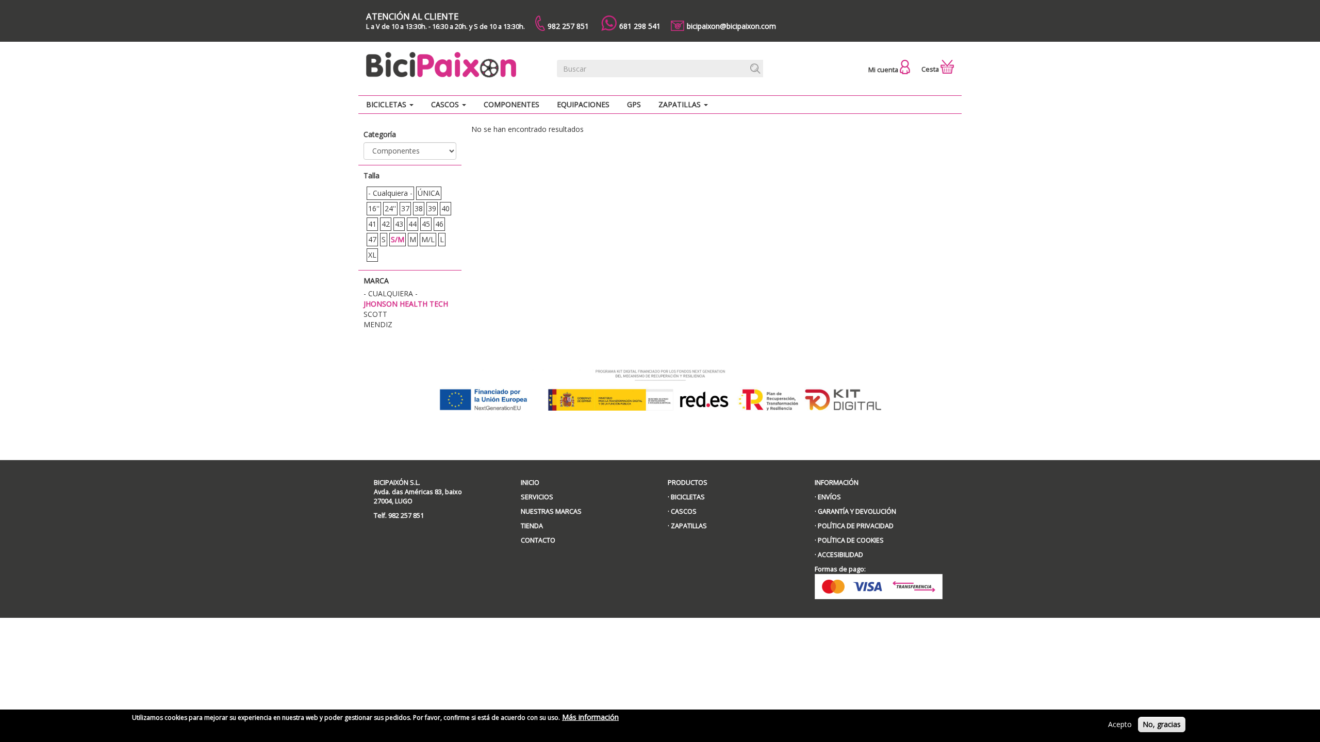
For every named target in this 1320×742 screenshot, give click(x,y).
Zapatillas (680, 104)
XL (372, 255)
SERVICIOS (537, 497)
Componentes (511, 104)
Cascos (446, 104)
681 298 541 (640, 26)
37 (405, 208)
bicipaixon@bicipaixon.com (731, 26)
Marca (376, 280)
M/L (428, 239)
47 (372, 239)
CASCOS (684, 511)
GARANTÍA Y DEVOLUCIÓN (857, 511)
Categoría (380, 134)
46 (439, 224)
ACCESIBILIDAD (840, 554)
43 (399, 224)
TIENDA (532, 525)
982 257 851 (568, 26)
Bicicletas (387, 104)
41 (372, 224)
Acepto (1120, 724)
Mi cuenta (884, 69)
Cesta (930, 69)
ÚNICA (429, 193)
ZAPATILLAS (689, 525)
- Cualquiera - (390, 193)
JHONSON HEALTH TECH (406, 304)
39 (432, 208)
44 (412, 224)
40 (445, 208)
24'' (390, 208)
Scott (375, 314)
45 (426, 224)
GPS (634, 104)
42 (386, 224)
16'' (374, 208)
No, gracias (1162, 724)
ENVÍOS (829, 497)
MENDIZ (378, 324)
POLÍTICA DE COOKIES (851, 540)
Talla (372, 175)
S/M (397, 239)
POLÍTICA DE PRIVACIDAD (856, 525)
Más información (590, 717)
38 (419, 208)
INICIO (530, 482)
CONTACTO (538, 540)
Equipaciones (583, 104)
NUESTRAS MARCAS (551, 511)
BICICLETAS (688, 497)
